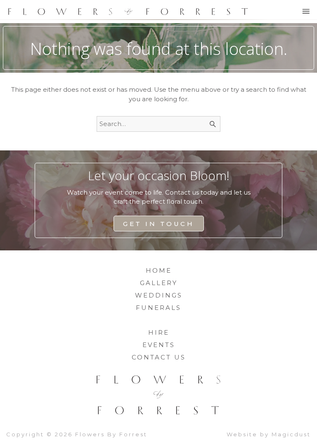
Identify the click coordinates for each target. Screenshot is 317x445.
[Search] (213, 124)
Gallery (158, 283)
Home (159, 270)
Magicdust (291, 434)
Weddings (158, 295)
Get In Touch (158, 224)
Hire (158, 332)
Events (158, 345)
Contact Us (159, 357)
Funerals (158, 308)
